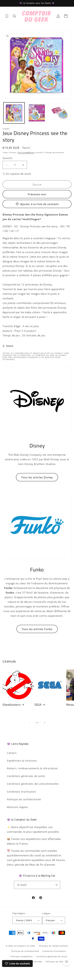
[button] (7, 16)
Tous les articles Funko (37, 629)
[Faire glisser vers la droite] (44, 722)
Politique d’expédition (21, 956)
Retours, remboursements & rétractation (32, 768)
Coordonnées (35, 961)
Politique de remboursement (53, 945)
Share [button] (9, 346)
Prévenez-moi (37, 194)
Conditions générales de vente (26, 776)
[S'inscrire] (56, 885)
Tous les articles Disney (37, 477)
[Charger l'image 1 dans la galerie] (14, 112)
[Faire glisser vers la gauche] (29, 722)
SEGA (37, 705)
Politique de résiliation (57, 961)
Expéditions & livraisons (22, 760)
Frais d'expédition (26, 152)
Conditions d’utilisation (54, 951)
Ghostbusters (11, 705)
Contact (11, 753)
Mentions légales (17, 807)
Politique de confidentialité (24, 799)
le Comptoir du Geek (24, 945)
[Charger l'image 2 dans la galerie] (36, 112)
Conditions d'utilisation (21, 791)
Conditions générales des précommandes (33, 783)
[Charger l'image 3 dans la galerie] (59, 112)
